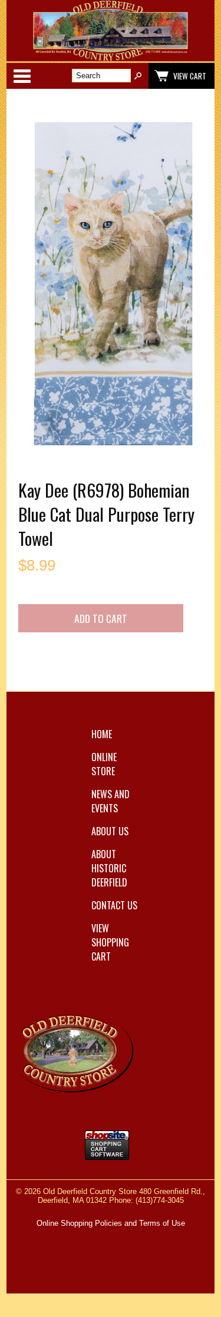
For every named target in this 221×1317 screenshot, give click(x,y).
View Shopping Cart (110, 942)
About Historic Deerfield (109, 868)
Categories (22, 76)
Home (101, 734)
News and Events (110, 801)
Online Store (104, 764)
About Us (109, 831)
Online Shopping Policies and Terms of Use (111, 1223)
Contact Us (114, 905)
